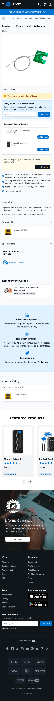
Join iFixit (42, 167)
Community (33, 562)
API (3, 578)
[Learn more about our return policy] (20, 191)
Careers (5, 574)
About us (6, 562)
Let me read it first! (12, 628)
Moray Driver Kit (19, 143)
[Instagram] (22, 648)
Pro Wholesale (34, 566)
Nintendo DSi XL (15, 18)
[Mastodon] (32, 648)
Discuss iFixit (7, 570)
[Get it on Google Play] (38, 604)
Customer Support (9, 566)
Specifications (8, 243)
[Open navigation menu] (3, 4)
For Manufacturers (36, 574)
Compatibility (8, 222)
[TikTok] (7, 648)
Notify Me (44, 114)
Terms (4, 603)
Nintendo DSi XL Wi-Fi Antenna (37, 18)
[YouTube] (27, 648)
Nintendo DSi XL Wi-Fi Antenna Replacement (27, 289)
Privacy (5, 599)
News (30, 582)
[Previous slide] (24, 481)
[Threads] (41, 648)
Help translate (25, 640)
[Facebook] (12, 648)
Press (30, 578)
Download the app (37, 590)
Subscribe (46, 623)
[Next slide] (30, 481)
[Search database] (39, 4)
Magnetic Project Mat (22, 130)
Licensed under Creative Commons (27, 688)
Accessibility (7, 594)
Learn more (17, 539)
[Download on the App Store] (38, 596)
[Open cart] (44, 4)
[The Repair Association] (46, 648)
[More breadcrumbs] (3, 18)
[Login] (50, 4)
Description (7, 202)
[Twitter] (17, 648)
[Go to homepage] (14, 4)
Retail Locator (33, 570)
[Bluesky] (37, 648)
